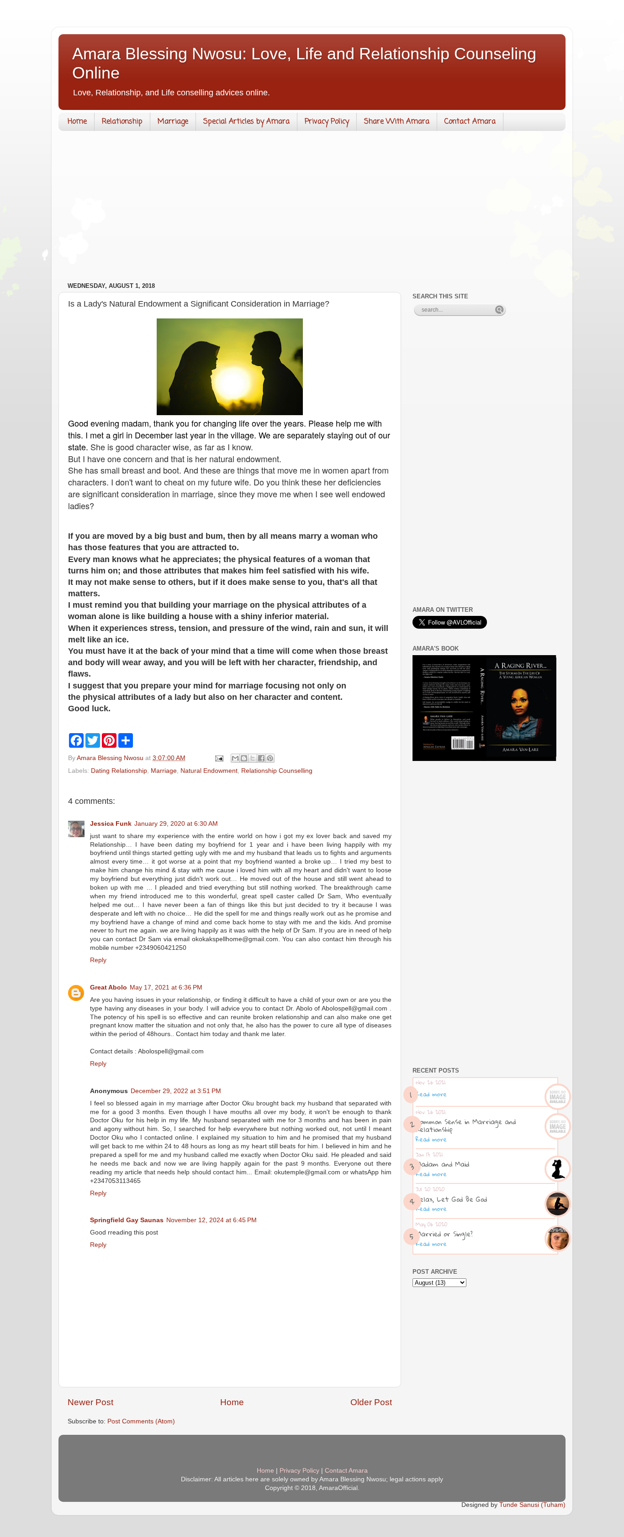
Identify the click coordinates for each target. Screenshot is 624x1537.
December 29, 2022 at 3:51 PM (176, 1091)
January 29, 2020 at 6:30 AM (176, 823)
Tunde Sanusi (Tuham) (532, 1504)
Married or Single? (444, 1233)
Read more (431, 1094)
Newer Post (90, 1402)
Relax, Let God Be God (451, 1199)
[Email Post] (218, 758)
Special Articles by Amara (246, 121)
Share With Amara (396, 121)
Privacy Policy (327, 121)
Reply (98, 960)
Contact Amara (470, 121)
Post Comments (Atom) (141, 1421)
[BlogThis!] (244, 758)
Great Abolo (108, 987)
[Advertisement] (312, 208)
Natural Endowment (209, 770)
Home (77, 121)
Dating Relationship (119, 770)
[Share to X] (252, 758)
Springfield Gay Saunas (127, 1220)
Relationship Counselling (276, 770)
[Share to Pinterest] (270, 758)
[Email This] (235, 758)
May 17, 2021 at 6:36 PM (166, 987)
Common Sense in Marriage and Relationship (466, 1125)
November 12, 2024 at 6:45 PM (211, 1220)
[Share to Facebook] (261, 758)
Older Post (371, 1402)
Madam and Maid (442, 1163)
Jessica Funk (111, 823)
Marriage (173, 121)
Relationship (122, 121)
